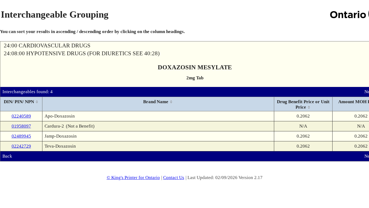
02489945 (21, 136)
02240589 (21, 116)
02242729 (21, 146)
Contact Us (173, 177)
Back (7, 156)
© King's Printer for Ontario (133, 177)
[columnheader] (21, 104)
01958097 (21, 126)
